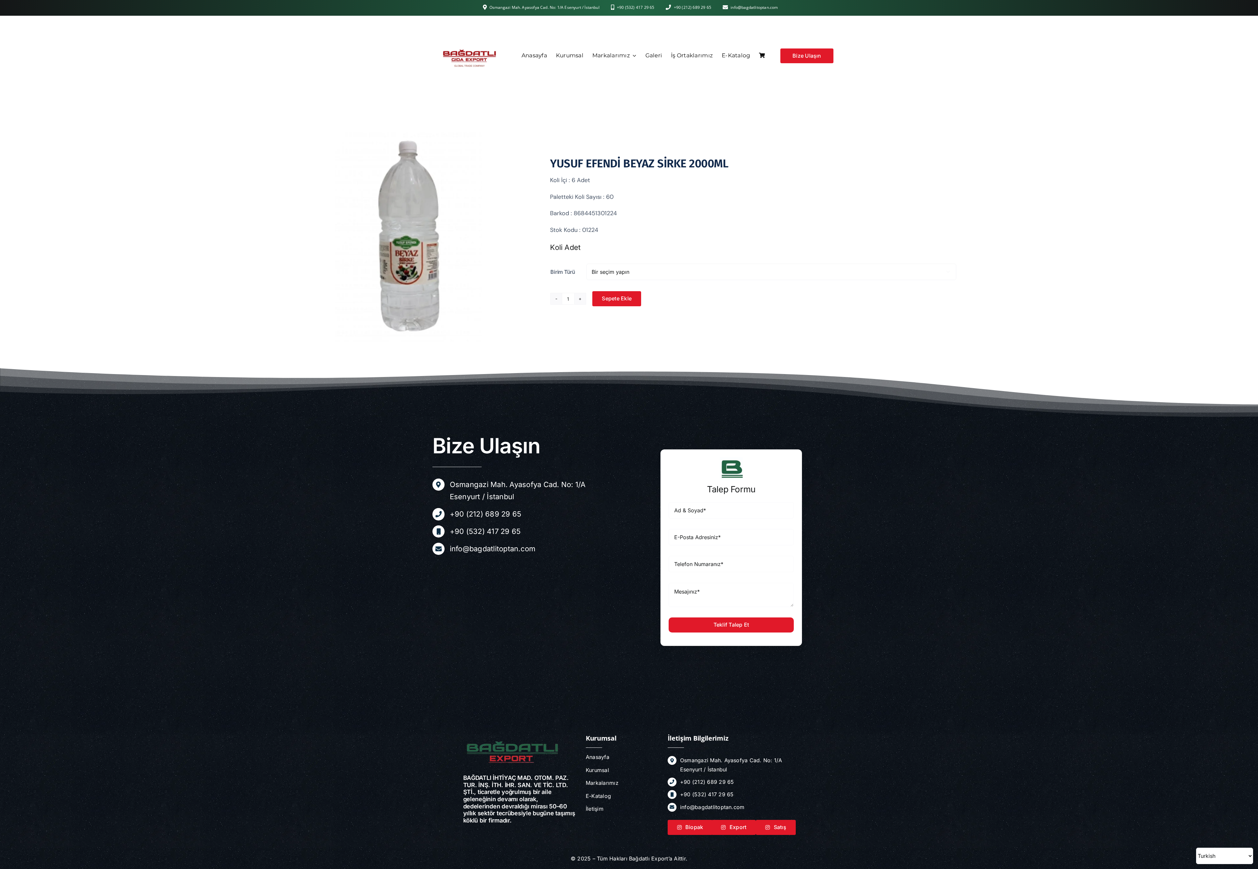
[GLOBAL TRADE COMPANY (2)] (469, 21)
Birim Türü (562, 272)
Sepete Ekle (617, 298)
